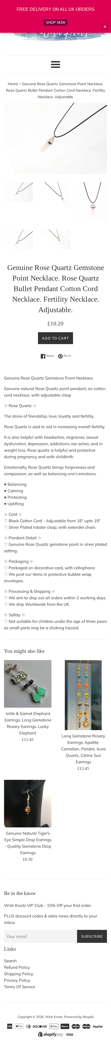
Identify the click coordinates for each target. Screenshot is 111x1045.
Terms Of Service (19, 986)
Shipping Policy (18, 973)
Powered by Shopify (79, 1017)
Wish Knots (54, 1017)
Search (10, 960)
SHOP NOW (55, 23)
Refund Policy (17, 967)
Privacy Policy (17, 980)
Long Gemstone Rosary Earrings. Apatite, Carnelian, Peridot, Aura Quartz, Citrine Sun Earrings (83, 748)
